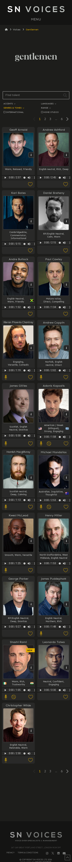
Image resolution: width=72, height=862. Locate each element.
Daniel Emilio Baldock (53, 717)
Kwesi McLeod (18, 515)
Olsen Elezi (53, 717)
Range (45, 107)
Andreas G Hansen (53, 717)
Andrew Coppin (53, 322)
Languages (47, 103)
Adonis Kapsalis (54, 385)
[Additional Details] (65, 742)
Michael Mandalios (54, 452)
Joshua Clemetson (53, 717)
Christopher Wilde (18, 705)
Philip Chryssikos (53, 714)
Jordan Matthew (53, 717)
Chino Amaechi (53, 714)
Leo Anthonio (53, 717)
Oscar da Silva (53, 717)
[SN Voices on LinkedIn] (58, 853)
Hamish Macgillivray (18, 452)
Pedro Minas (53, 714)
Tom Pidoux (53, 717)
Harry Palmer (53, 717)
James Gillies (18, 385)
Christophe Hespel (53, 717)
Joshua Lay (53, 717)
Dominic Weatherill (53, 717)
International (15, 112)
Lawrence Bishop (53, 717)
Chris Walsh (53, 717)
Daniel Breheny (53, 193)
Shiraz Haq (53, 717)
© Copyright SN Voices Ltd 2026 (36, 860)
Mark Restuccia (53, 717)
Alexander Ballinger (53, 714)
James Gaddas (53, 717)
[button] (36, 19)
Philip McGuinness (53, 714)
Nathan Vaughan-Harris (53, 717)
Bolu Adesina (53, 717)
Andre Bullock (18, 259)
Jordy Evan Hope (53, 717)
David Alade (53, 717)
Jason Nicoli (53, 714)
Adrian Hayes (53, 717)
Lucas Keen (53, 717)
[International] (49, 443)
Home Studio (51, 112)
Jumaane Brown (53, 717)
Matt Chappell (53, 717)
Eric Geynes (53, 717)
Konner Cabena (53, 717)
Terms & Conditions (28, 853)
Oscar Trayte (53, 717)
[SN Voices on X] (53, 853)
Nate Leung (53, 717)
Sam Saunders (53, 717)
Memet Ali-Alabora (53, 717)
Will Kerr (53, 717)
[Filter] (65, 95)
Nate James (53, 717)
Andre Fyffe (53, 717)
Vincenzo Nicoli (53, 717)
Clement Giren (53, 717)
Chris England (53, 717)
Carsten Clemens (53, 717)
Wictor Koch (53, 717)
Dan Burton (53, 717)
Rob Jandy (53, 717)
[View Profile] (53, 736)
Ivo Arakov (53, 717)
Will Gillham (53, 717)
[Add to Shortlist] (18, 184)
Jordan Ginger (53, 717)
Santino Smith (53, 717)
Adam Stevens (53, 717)
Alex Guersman (53, 714)
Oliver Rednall (53, 717)
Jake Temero (53, 711)
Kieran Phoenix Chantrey (18, 322)
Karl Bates (18, 193)
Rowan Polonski (53, 717)
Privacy (10, 853)
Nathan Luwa (53, 717)
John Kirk (53, 717)
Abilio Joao (53, 714)
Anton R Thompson (53, 717)
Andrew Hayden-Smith (53, 717)
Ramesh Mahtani (53, 717)
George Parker (18, 578)
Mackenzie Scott (53, 714)
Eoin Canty (53, 717)
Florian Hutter (53, 717)
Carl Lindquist (53, 717)
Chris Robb (53, 714)
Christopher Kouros (53, 717)
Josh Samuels (53, 717)
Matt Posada (53, 717)
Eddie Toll (53, 717)
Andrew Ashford (54, 129)
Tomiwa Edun (53, 717)
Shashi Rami (18, 642)
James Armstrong (53, 717)
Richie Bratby (53, 717)
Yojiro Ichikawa (53, 717)
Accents (8, 103)
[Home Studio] (5, 377)
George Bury (53, 717)
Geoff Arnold (18, 129)
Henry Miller (53, 515)
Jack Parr (53, 717)
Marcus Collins (53, 717)
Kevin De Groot (53, 711)
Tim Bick (53, 717)
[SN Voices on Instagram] (47, 853)
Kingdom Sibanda (53, 717)
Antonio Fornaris (53, 717)
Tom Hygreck (53, 717)
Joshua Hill (53, 717)
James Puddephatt (53, 578)
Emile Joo (53, 717)
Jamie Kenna (53, 717)
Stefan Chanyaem (53, 717)
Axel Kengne (53, 717)
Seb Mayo (53, 717)
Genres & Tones (12, 107)
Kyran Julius (53, 717)
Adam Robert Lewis (53, 717)
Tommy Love (53, 717)
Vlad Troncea (53, 714)
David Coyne (53, 717)
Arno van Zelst (53, 717)
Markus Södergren (53, 717)
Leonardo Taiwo (53, 642)
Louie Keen (53, 717)
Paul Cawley (53, 259)
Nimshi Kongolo (53, 717)
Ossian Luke (53, 717)
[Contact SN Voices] (64, 853)
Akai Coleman (53, 717)
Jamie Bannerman (53, 717)
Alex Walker (53, 717)
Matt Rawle (53, 717)
